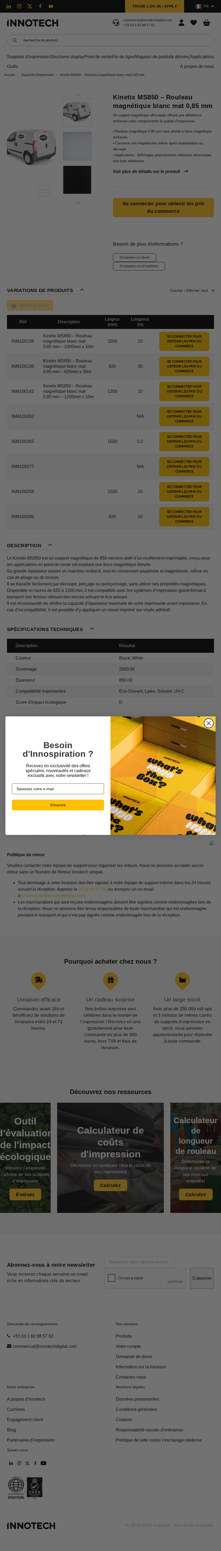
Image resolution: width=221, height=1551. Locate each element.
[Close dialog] (208, 723)
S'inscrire (58, 805)
